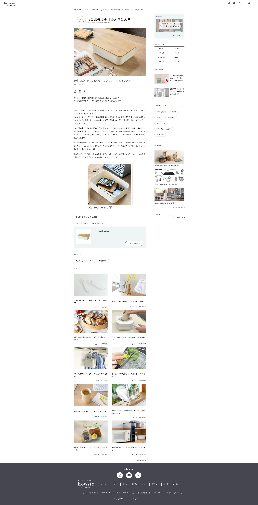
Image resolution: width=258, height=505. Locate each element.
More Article (139, 460)
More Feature (178, 207)
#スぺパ (159, 117)
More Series (177, 35)
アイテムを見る (134, 243)
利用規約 (168, 493)
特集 (162, 61)
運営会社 (144, 493)
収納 (75, 84)
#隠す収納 (103, 261)
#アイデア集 (161, 123)
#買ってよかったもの (164, 129)
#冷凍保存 (171, 117)
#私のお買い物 (161, 112)
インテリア (133, 306)
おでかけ (96, 416)
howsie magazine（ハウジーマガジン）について (91, 493)
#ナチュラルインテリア (84, 261)
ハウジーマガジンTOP (81, 10)
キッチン (96, 307)
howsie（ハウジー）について (118, 493)
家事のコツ (161, 57)
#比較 (174, 112)
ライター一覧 (134, 493)
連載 (178, 61)
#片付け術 (160, 134)
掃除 (178, 53)
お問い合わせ (178, 493)
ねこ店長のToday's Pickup (99, 10)
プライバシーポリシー (156, 493)
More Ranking (178, 217)
